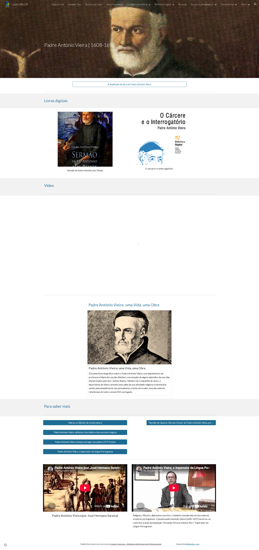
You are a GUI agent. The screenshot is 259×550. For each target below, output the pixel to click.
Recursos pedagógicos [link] (202, 4)
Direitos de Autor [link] (94, 4)
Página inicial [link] (57, 4)
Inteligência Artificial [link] (137, 4)
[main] (129, 39)
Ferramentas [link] (227, 4)
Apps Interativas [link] (115, 4)
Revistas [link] (182, 4)
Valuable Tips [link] (74, 4)
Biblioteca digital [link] (163, 4)
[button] (255, 4)
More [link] (244, 4)
